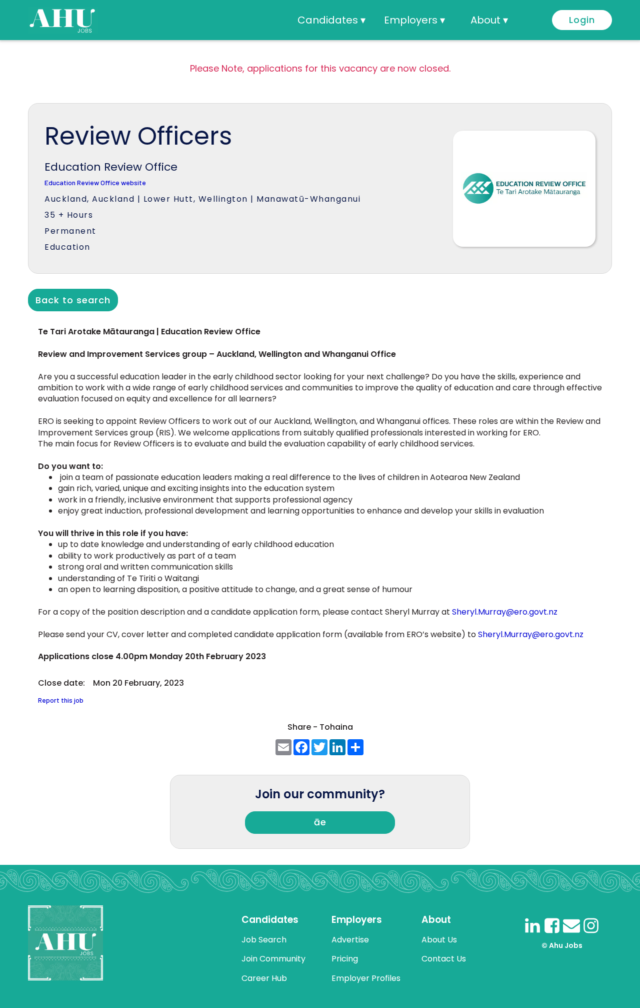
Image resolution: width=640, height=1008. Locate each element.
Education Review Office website (95, 183)
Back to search (73, 300)
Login (582, 20)
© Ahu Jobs (562, 945)
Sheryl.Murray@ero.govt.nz (505, 612)
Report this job (61, 700)
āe (320, 822)
